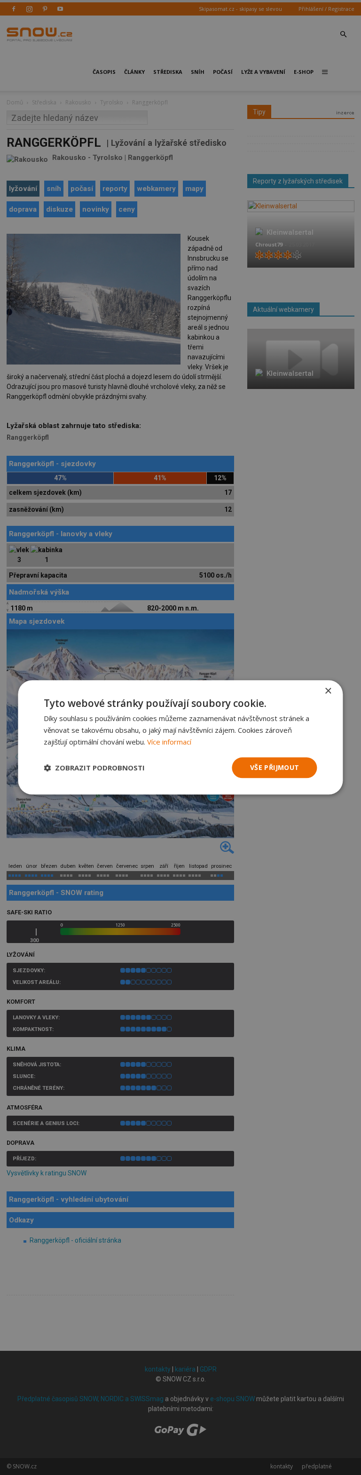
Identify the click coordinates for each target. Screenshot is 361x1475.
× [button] (327, 691)
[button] (94, 767)
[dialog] (180, 737)
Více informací (169, 741)
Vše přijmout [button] (274, 767)
